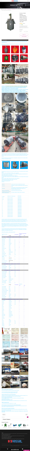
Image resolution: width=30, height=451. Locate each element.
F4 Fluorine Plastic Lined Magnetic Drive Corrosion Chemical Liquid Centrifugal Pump (15, 427)
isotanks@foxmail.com (5, 437)
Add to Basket (23, 36)
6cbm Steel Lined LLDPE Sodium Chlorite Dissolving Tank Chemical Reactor (5, 427)
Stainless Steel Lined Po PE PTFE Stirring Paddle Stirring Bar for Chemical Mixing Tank (10, 427)
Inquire (23, 34)
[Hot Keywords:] (27, 417)
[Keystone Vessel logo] (15, 441)
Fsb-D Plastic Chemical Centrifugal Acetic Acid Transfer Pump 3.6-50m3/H (25, 427)
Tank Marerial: (21, 29)
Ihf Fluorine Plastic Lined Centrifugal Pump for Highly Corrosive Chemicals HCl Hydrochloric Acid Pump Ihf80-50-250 (20, 427)
